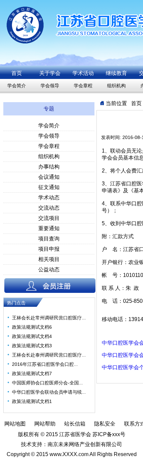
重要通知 (49, 228)
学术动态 (49, 197)
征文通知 (49, 187)
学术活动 (83, 73)
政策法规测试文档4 (32, 336)
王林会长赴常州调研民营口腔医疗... (49, 317)
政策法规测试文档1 (32, 401)
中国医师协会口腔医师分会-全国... (47, 382)
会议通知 (49, 177)
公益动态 (49, 269)
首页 (16, 73)
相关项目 (49, 259)
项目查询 (49, 238)
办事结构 (49, 166)
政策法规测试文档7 (32, 373)
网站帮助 (45, 424)
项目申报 (49, 249)
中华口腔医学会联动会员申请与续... (49, 392)
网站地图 (15, 424)
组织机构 (116, 85)
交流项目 (49, 218)
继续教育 (116, 73)
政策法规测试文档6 (32, 327)
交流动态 (49, 208)
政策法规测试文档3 (32, 345)
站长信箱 (74, 424)
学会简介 (16, 85)
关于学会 (50, 73)
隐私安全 (104, 424)
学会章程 (83, 85)
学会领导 (50, 85)
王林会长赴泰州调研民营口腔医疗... (49, 355)
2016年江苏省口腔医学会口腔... (45, 364)
